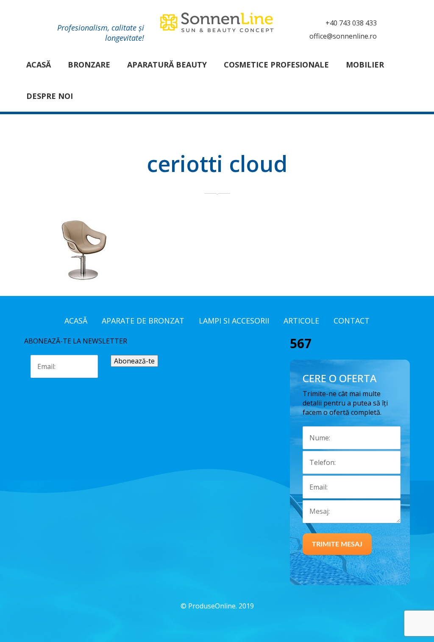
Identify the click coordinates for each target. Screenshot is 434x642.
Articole (301, 320)
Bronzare (89, 64)
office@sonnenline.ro (343, 36)
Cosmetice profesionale (276, 64)
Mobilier (365, 64)
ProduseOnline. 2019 (221, 606)
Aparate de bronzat (143, 320)
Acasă (38, 64)
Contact (352, 320)
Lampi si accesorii (234, 320)
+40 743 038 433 (351, 23)
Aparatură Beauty (167, 64)
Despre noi (49, 96)
